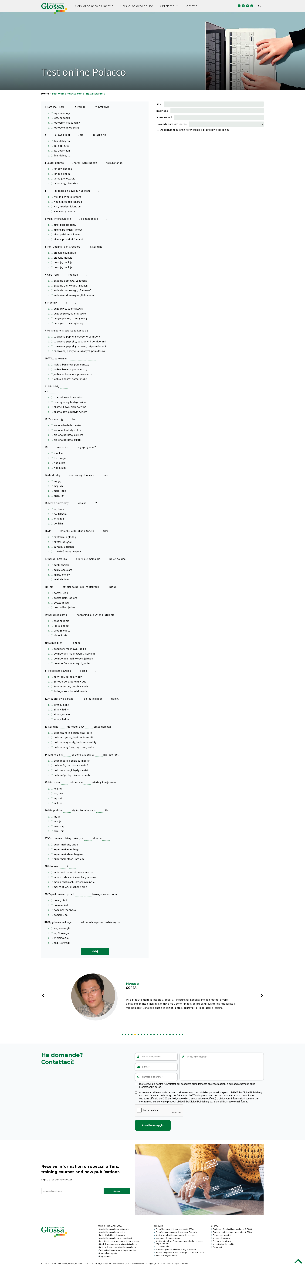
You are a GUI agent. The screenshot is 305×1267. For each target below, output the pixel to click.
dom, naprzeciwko (64, 910)
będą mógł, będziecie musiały (71, 775)
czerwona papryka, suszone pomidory (76, 336)
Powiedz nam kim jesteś (171, 124)
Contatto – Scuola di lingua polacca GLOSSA (232, 1229)
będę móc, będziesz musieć (70, 765)
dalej (95, 951)
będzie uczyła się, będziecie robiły (74, 742)
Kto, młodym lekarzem (67, 196)
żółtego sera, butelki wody (69, 681)
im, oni (57, 798)
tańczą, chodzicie (64, 178)
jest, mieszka (61, 117)
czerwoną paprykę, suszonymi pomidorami (79, 346)
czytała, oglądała (63, 546)
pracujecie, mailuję (64, 252)
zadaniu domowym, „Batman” (71, 285)
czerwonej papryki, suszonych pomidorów (79, 351)
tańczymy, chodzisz (65, 183)
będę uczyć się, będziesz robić (72, 732)
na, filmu (58, 509)
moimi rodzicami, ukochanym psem (75, 877)
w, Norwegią (61, 937)
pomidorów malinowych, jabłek (72, 663)
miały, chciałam (62, 569)
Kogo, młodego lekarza (67, 201)
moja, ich (58, 495)
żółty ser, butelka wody (67, 676)
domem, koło (61, 905)
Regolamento (105, 1256)
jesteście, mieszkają (66, 127)
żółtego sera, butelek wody (70, 691)
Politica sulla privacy (222, 1241)
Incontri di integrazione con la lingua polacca (119, 1241)
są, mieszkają (62, 113)
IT (258, 6)
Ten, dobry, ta (61, 141)
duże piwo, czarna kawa (68, 308)
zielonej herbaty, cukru (67, 430)
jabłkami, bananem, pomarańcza (72, 374)
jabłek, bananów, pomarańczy (71, 364)
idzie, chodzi (61, 625)
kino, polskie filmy (64, 224)
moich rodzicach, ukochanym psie (74, 882)
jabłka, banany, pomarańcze (70, 379)
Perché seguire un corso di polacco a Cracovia (176, 1232)
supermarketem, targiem (68, 854)
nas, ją (57, 821)
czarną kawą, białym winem (70, 411)
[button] (122, 1034)
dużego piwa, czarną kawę (69, 313)
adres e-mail (164, 117)
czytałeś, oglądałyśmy (67, 551)
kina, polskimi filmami (66, 234)
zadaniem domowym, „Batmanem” (74, 295)
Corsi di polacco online (136, 6)
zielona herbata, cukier (67, 425)
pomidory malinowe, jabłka (69, 648)
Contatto (191, 6)
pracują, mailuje (63, 267)
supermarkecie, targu (66, 849)
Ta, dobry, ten (61, 150)
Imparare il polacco (221, 1238)
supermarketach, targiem (68, 859)
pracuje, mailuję (62, 262)
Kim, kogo (59, 458)
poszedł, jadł (61, 602)
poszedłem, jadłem (65, 597)
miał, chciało (61, 579)
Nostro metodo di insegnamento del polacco (175, 1235)
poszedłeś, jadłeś (64, 607)
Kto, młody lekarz (64, 211)
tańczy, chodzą (62, 168)
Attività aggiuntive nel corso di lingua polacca (176, 1249)
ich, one (58, 793)
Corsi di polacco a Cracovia (94, 6)
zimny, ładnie (61, 719)
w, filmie (58, 518)
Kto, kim (58, 453)
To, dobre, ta (61, 145)
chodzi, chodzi (62, 630)
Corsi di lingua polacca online (112, 1232)
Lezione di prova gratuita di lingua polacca (117, 1247)
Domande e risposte (108, 1253)
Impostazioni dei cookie (223, 1244)
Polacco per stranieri (222, 1235)
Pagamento (218, 1247)
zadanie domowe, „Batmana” (70, 280)
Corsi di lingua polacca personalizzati (115, 1238)
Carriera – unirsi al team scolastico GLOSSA (232, 1232)
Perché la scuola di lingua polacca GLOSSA (174, 1229)
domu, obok (60, 900)
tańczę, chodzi (62, 173)
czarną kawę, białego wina (69, 402)
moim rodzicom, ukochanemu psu (73, 872)
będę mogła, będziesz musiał (71, 760)
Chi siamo (167, 6)
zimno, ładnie (61, 714)
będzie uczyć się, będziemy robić (74, 747)
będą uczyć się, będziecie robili (73, 737)
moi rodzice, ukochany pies (70, 887)
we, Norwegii (61, 928)
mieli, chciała (61, 565)
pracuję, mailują (62, 257)
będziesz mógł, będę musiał (70, 770)
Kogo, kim (59, 467)
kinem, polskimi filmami (68, 239)
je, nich (57, 788)
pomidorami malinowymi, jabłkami (74, 653)
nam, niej (58, 826)
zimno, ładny (61, 704)
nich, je (57, 803)
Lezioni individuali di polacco (112, 1235)
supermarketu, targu (65, 844)
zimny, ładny (61, 709)
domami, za (60, 914)
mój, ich (58, 486)
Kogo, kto (59, 462)
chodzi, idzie (61, 620)
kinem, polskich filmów (67, 229)
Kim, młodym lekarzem (67, 206)
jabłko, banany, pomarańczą (70, 369)
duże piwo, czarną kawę (68, 323)
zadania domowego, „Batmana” (72, 290)
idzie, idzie (60, 635)
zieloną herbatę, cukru (67, 439)
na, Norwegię (61, 933)
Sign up (116, 1191)
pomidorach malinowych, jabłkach (73, 658)
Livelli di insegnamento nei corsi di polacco (118, 1244)
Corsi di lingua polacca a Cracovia (114, 1229)
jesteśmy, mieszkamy (66, 122)
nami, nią (58, 831)
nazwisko (162, 110)
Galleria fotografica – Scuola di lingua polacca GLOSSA (180, 1252)
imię (159, 104)
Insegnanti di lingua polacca (168, 1238)
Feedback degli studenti (166, 1255)
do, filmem (60, 514)
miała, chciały (61, 574)
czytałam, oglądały (65, 537)
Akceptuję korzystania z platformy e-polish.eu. (195, 129)
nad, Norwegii (61, 942)
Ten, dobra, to (61, 155)
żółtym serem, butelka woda (70, 686)
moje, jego (59, 490)
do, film (58, 523)
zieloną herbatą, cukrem (68, 434)
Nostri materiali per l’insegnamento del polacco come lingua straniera (179, 1242)
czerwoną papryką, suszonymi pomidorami (79, 341)
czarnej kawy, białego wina (69, 407)
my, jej (57, 481)
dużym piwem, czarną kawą (70, 318)
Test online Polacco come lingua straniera (117, 1250)
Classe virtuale (162, 1246)
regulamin (179, 129)
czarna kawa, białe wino (68, 397)
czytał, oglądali (62, 542)
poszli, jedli (60, 593)
